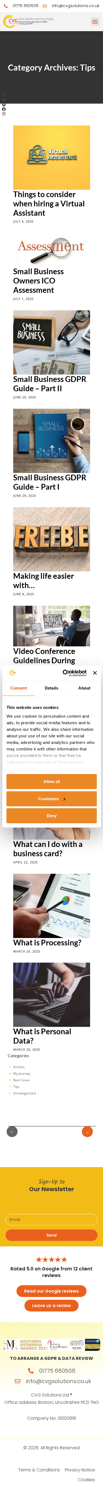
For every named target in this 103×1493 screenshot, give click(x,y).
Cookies (86, 1480)
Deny (52, 815)
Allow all (51, 781)
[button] (95, 21)
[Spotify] (4, 104)
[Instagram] (4, 113)
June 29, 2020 (24, 397)
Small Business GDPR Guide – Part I (49, 481)
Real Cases (21, 1080)
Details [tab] (51, 688)
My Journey (21, 1073)
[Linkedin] (4, 95)
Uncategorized (24, 1093)
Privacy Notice (80, 1470)
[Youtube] (4, 100)
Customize (48, 798)
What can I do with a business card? (48, 848)
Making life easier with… (43, 580)
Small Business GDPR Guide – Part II (49, 383)
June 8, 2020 (23, 594)
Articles (19, 1067)
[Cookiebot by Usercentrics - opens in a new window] (65, 673)
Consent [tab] (18, 688)
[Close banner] (95, 673)
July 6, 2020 (23, 221)
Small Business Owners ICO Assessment (38, 280)
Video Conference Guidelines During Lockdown (44, 660)
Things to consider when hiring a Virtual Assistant (49, 203)
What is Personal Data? (42, 1035)
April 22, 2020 (25, 862)
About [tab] (84, 688)
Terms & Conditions (39, 1470)
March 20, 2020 (26, 951)
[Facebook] (4, 109)
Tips (16, 1086)
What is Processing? (47, 942)
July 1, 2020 (23, 299)
